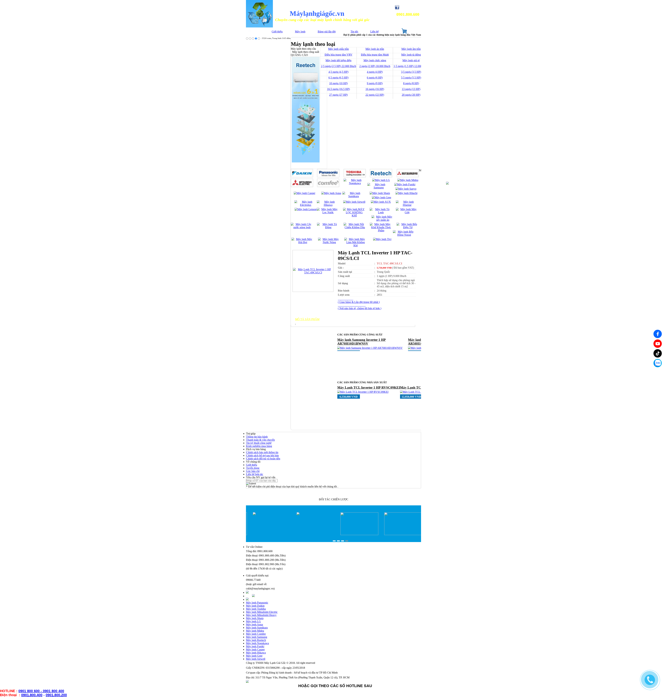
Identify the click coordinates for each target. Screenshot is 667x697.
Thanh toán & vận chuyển (260, 439)
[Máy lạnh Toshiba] (355, 176)
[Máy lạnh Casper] (304, 193)
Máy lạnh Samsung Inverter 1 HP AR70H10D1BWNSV (361, 341)
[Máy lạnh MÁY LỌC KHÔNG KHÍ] (354, 215)
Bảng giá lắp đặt (327, 31)
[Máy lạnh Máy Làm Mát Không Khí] (355, 245)
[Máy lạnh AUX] (381, 201)
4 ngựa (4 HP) (375, 71)
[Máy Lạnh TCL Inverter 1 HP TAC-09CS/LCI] (313, 272)
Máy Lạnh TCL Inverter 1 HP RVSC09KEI (368, 387)
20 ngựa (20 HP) (411, 94)
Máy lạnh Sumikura (257, 627)
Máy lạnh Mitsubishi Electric (262, 611)
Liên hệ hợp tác (254, 474)
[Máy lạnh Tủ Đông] (328, 227)
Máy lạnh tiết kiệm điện (338, 60)
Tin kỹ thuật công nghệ (258, 442)
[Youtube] (657, 343)
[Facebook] (657, 334)
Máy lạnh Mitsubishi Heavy (261, 615)
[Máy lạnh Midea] (407, 180)
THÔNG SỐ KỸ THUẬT (310, 322)
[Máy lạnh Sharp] (380, 193)
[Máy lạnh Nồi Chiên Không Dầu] (355, 227)
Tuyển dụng (252, 467)
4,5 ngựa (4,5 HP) (338, 71)
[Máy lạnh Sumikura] (353, 196)
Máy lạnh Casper (255, 649)
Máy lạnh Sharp (254, 618)
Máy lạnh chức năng (375, 60)
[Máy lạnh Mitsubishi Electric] (302, 186)
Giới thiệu (277, 31)
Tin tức (354, 31)
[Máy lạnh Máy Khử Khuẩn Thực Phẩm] (381, 230)
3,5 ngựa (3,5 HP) (411, 71)
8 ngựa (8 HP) (411, 83)
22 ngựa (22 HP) (374, 94)
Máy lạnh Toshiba (256, 608)
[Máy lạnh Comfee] (328, 186)
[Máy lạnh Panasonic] (328, 176)
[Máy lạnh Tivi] (382, 239)
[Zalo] (657, 363)
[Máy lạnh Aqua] (331, 193)
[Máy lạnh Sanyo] (406, 188)
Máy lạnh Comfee (256, 633)
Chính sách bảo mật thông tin (262, 452)
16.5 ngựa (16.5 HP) (338, 89)
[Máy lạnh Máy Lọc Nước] (328, 212)
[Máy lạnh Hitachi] (406, 193)
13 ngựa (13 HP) (411, 89)
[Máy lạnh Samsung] (378, 187)
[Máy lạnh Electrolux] (305, 204)
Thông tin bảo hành (257, 436)
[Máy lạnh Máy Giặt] (407, 212)
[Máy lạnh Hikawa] (328, 204)
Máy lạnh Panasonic (257, 602)
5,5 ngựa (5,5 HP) (411, 77)
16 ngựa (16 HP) (374, 89)
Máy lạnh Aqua (254, 624)
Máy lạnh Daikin (255, 605)
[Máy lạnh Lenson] (306, 209)
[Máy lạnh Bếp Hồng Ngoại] (404, 234)
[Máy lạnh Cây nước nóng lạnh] (302, 227)
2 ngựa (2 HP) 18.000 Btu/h (374, 66)
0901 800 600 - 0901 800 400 (41, 691)
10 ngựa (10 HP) (338, 83)
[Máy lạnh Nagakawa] (355, 183)
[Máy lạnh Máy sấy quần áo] (383, 219)
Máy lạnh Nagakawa (257, 643)
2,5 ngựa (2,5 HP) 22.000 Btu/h (338, 66)
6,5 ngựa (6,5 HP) (338, 77)
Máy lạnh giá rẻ (411, 60)
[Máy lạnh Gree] (381, 197)
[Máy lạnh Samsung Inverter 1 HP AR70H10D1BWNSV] (370, 347)
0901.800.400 (31, 695)
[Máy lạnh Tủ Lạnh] (381, 212)
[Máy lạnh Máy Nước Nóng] (329, 242)
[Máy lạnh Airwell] (354, 201)
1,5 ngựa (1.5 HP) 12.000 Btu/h (411, 66)
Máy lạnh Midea (255, 630)
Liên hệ (374, 31)
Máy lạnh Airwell (255, 658)
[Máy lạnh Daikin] (302, 176)
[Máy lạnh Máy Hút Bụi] (302, 242)
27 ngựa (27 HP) (338, 94)
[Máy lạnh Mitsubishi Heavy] (408, 176)
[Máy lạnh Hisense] (407, 204)
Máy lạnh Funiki (255, 646)
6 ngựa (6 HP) (375, 77)
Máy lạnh (300, 31)
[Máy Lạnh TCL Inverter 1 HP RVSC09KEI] (362, 391)
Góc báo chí (253, 471)
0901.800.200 (56, 695)
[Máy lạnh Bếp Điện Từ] (408, 227)
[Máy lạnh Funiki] (404, 184)
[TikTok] (657, 353)
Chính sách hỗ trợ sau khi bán (262, 455)
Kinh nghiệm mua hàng (259, 446)
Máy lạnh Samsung (256, 637)
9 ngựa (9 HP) (375, 83)
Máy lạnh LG (253, 621)
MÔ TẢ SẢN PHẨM (307, 319)
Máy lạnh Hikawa (256, 652)
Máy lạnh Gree (254, 655)
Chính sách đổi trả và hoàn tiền (263, 458)
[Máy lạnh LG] (381, 180)
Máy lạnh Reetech (256, 640)
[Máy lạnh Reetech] (381, 176)
